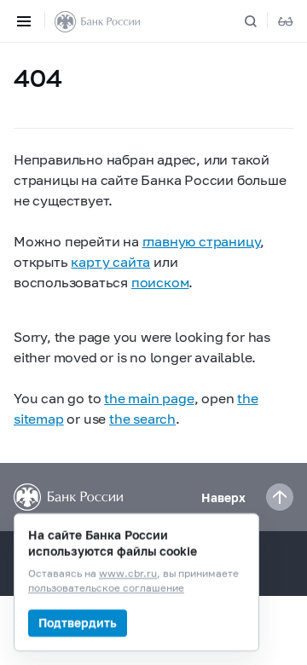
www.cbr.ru (128, 574)
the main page (149, 398)
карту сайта (110, 261)
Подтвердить (77, 623)
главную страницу (201, 241)
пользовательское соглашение (106, 588)
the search (142, 418)
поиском (160, 282)
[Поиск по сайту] (261, 21)
